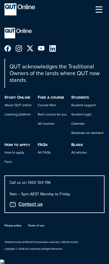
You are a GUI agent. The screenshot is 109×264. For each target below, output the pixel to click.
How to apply (14, 152)
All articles (79, 152)
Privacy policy (12, 225)
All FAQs (44, 152)
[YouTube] (43, 48)
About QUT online (18, 105)
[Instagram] (21, 48)
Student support (83, 105)
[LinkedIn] (54, 48)
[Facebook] (10, 48)
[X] (32, 48)
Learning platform (17, 114)
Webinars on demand (87, 132)
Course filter (47, 105)
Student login (81, 114)
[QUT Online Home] (19, 9)
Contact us (30, 204)
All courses (46, 123)
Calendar (78, 123)
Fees (8, 161)
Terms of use (36, 225)
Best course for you (52, 114)
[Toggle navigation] (99, 9)
